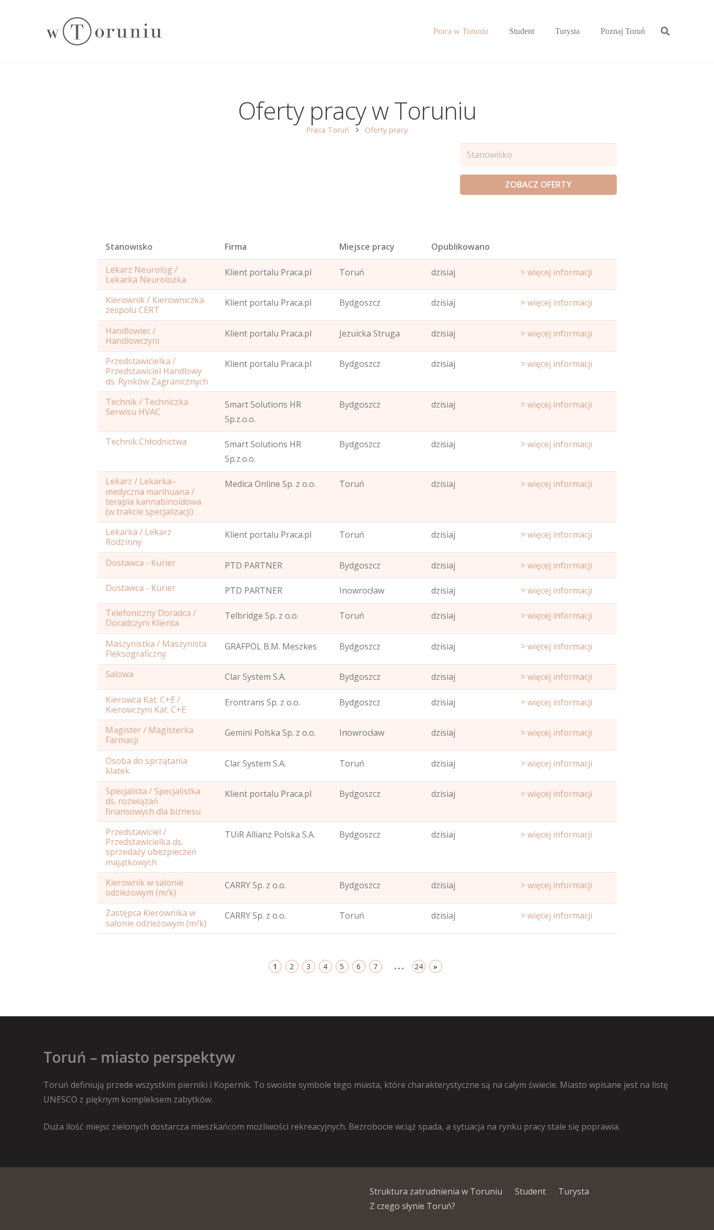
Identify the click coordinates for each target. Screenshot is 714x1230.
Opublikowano (460, 246)
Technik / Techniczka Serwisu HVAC (147, 406)
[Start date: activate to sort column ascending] (564, 249)
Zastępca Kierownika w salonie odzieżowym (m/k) (156, 918)
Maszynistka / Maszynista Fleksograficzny (156, 648)
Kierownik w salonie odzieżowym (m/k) (144, 887)
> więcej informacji (556, 272)
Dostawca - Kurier (141, 562)
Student (530, 1191)
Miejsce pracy (367, 246)
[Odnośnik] (103, 32)
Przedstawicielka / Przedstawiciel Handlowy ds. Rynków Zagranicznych (157, 371)
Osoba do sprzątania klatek (146, 765)
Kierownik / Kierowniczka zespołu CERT (155, 305)
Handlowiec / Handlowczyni (132, 335)
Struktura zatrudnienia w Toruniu (436, 1191)
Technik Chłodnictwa (146, 441)
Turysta (573, 1191)
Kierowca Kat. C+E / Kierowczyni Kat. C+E (146, 704)
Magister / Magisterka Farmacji (149, 735)
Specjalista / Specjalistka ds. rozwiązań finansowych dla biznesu (153, 801)
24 (418, 966)
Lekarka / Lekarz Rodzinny (138, 537)
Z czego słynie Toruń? (412, 1206)
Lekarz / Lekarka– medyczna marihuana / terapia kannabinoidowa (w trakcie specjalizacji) (153, 496)
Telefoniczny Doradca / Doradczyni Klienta (151, 618)
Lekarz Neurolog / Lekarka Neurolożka (146, 274)
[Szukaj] (665, 31)
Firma (236, 246)
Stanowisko (129, 246)
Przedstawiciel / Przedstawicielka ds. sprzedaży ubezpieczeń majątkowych (151, 847)
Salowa (119, 674)
